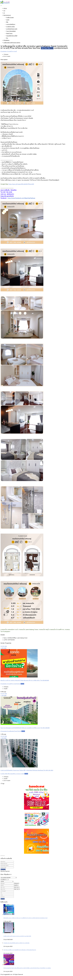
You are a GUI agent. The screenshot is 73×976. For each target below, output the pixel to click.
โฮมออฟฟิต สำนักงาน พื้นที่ (11, 35)
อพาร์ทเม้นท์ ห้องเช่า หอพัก (11, 29)
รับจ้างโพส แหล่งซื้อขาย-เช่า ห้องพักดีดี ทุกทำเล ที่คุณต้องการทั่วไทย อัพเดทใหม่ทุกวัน (19, 949)
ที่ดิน (7, 22)
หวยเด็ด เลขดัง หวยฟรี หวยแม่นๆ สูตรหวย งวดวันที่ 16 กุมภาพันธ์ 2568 (17, 936)
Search (2, 898)
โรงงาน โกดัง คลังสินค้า (11, 31)
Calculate (3, 869)
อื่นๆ (7, 38)
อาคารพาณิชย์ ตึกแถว (10, 24)
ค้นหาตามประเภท (7, 15)
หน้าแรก (5, 8)
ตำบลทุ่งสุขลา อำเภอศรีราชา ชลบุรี (9, 51)
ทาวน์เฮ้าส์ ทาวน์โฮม (10, 26)
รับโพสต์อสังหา (6, 40)
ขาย (4, 10)
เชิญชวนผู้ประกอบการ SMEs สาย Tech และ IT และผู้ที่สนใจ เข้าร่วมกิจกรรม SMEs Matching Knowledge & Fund (25, 918)
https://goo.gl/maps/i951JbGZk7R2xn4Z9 (21, 184)
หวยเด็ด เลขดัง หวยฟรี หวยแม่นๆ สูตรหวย (11, 42)
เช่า (4, 13)
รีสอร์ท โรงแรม (9, 33)
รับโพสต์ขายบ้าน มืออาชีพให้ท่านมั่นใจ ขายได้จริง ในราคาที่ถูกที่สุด (16, 943)
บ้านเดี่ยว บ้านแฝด (10, 17)
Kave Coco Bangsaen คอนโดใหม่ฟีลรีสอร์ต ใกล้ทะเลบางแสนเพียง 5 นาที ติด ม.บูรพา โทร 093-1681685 (25, 728)
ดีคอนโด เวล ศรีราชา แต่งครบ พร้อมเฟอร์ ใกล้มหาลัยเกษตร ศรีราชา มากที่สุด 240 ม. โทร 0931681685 (25, 680)
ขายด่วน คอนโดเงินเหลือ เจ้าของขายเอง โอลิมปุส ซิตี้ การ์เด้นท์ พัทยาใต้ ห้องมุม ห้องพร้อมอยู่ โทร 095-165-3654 (27, 770)
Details (22, 683)
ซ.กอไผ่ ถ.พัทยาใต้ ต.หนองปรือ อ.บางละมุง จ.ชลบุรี (12, 773)
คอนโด (7, 19)
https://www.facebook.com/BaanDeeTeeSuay (21, 198)
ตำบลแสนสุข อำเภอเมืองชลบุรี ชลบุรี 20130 (11, 731)
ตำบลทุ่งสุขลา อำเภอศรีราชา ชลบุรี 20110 (10, 683)
